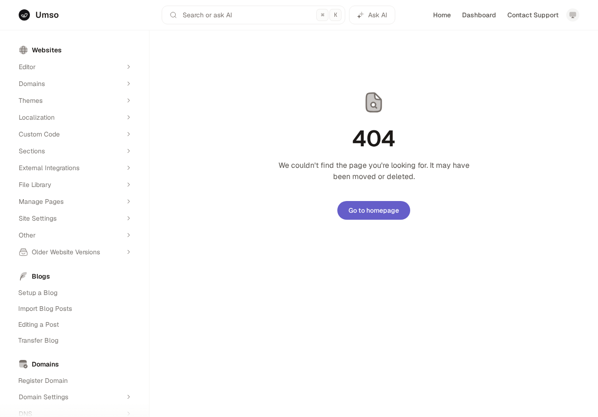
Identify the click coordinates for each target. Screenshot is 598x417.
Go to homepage (374, 210)
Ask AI (377, 15)
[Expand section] (128, 66)
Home (442, 15)
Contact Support (533, 15)
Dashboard (479, 15)
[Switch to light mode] (572, 15)
